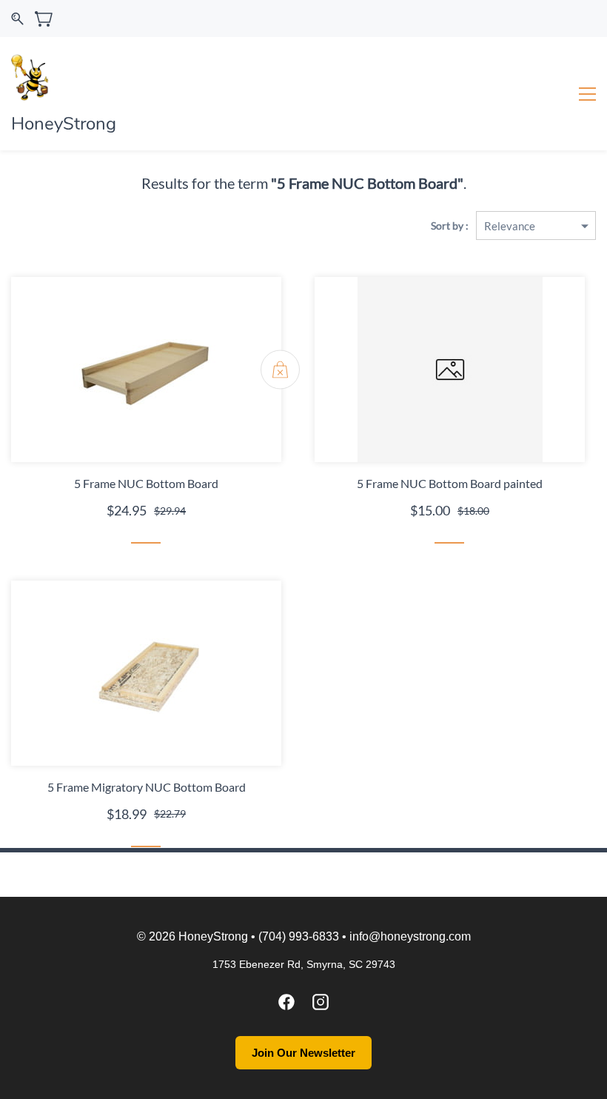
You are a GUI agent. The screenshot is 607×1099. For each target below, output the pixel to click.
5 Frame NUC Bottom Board (146, 483)
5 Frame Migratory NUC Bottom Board (146, 787)
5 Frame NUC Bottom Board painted (450, 483)
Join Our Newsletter (303, 1052)
